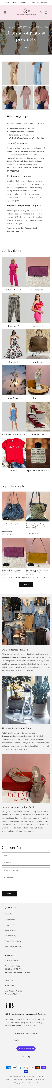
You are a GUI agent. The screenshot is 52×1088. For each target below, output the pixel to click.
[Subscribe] (38, 1040)
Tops (12, 470)
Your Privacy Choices (13, 946)
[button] (4, 12)
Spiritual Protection (37, 470)
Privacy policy (17, 1079)
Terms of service (41, 1079)
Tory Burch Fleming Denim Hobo (12, 525)
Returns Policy (10, 930)
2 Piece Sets (12, 289)
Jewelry (37, 398)
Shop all (26, 47)
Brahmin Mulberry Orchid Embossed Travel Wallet (11, 571)
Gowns (12, 362)
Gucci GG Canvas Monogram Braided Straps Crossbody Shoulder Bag (36, 526)
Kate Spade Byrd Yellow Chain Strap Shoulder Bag (37, 571)
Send (9, 893)
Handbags (37, 362)
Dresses (37, 326)
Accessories (37, 289)
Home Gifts (12, 398)
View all (26, 584)
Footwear (36, 434)
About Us (8, 914)
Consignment (10, 919)
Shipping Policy (11, 925)
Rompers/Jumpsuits (12, 434)
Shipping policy (19, 1083)
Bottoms (12, 326)
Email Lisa (9, 981)
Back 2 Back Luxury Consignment (24, 1076)
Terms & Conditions (13, 941)
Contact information (33, 1083)
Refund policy (28, 1079)
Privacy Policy (10, 936)
